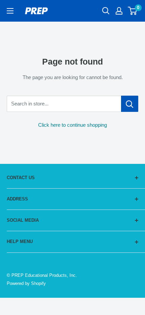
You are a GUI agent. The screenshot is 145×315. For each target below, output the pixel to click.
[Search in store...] (129, 104)
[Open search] (106, 11)
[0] (132, 11)
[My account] (119, 11)
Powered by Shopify (26, 283)
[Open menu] (10, 11)
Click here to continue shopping (72, 125)
